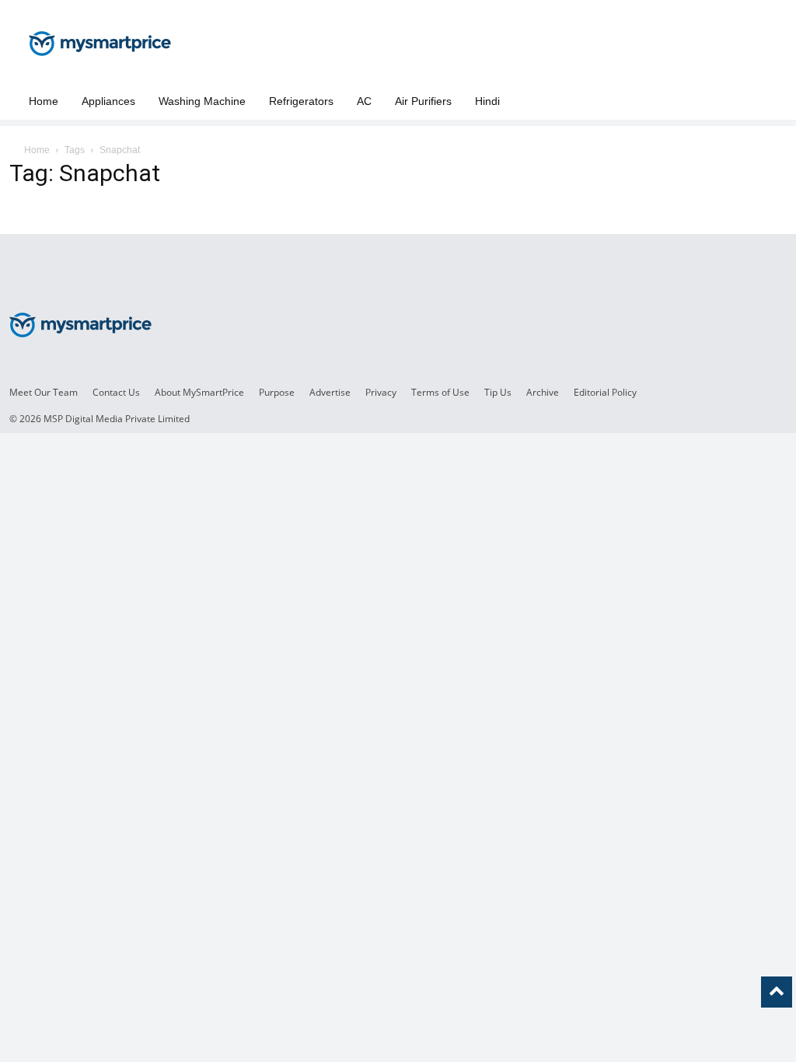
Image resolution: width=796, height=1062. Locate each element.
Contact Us (116, 392)
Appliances (108, 101)
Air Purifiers (423, 101)
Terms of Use (440, 392)
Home (43, 101)
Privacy (380, 392)
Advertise (330, 392)
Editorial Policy (605, 392)
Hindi (487, 101)
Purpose (277, 392)
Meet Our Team (43, 392)
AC (364, 101)
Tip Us (497, 392)
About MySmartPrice (199, 392)
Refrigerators (301, 101)
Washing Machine (202, 101)
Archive (542, 392)
